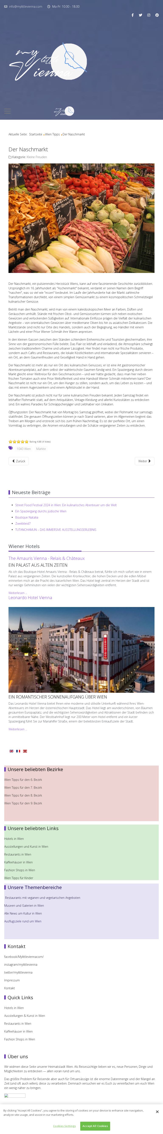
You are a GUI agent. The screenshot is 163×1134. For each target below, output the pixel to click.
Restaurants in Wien (18, 854)
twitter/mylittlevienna (18, 972)
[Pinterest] (157, 15)
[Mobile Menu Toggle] (7, 111)
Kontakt (9, 988)
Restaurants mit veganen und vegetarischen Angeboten (42, 898)
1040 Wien (24, 449)
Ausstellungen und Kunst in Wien (26, 847)
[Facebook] (133, 15)
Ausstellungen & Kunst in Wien (25, 1016)
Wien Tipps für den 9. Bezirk (23, 803)
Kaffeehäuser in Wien (18, 862)
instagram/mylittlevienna (20, 965)
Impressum (12, 980)
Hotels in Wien (14, 839)
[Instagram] (148, 15)
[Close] (157, 1112)
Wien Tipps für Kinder (19, 878)
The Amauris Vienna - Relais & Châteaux (46, 558)
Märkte (41, 449)
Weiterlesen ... (17, 593)
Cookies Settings (64, 1126)
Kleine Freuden (37, 157)
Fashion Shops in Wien (19, 870)
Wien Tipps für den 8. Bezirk (23, 795)
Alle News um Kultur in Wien (23, 913)
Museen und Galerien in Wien (24, 906)
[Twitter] (140, 15)
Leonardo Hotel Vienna (30, 597)
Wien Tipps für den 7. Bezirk (23, 788)
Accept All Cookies (95, 1126)
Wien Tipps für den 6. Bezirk (23, 780)
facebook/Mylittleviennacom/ (24, 957)
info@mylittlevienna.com (25, 6)
